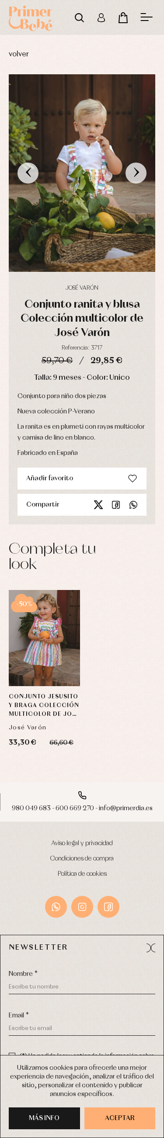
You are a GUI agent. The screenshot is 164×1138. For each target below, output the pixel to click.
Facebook (116, 504)
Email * (19, 1016)
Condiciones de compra (82, 859)
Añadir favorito (49, 478)
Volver (19, 54)
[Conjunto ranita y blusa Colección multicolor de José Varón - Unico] (82, 173)
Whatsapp (133, 504)
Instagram (82, 907)
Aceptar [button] (120, 1118)
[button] (151, 948)
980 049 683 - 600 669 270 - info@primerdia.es (82, 808)
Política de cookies (82, 874)
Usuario (101, 17)
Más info (44, 1118)
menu (146, 17)
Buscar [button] (79, 17)
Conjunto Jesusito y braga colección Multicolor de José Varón (44, 706)
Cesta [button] (122, 17)
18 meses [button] (44, 662)
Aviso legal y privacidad (82, 843)
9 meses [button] (44, 640)
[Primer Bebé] (30, 17)
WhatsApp (56, 907)
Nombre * (23, 974)
